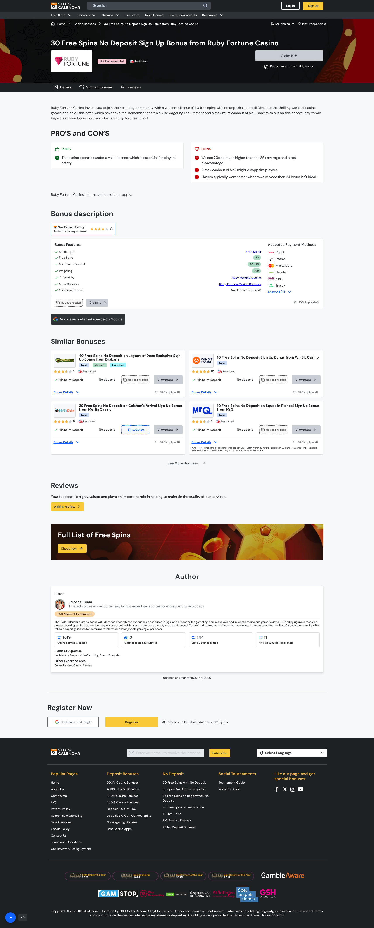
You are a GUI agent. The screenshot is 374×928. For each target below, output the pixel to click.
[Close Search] (205, 6)
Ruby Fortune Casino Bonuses (240, 284)
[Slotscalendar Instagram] (294, 789)
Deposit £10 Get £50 (121, 809)
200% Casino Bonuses (122, 802)
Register (131, 722)
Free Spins (253, 251)
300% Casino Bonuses (122, 796)
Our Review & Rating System (71, 849)
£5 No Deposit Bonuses (179, 827)
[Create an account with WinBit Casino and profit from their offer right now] (307, 392)
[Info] (10, 917)
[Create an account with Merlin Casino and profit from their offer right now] (169, 442)
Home (55, 782)
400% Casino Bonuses (123, 789)
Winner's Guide (229, 789)
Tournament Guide (232, 782)
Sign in (223, 722)
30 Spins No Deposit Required (184, 789)
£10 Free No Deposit (177, 820)
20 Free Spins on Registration (183, 807)
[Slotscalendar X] (286, 789)
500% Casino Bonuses (123, 782)
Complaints (59, 796)
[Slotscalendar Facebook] (278, 789)
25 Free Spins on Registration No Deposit (186, 798)
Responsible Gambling (66, 816)
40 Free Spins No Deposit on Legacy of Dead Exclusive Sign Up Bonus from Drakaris (130, 357)
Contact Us (59, 835)
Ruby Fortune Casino (246, 278)
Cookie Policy (60, 829)
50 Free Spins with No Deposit (184, 782)
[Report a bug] (289, 66)
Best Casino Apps (119, 829)
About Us (57, 789)
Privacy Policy (60, 809)
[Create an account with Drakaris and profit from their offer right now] (169, 392)
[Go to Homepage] (65, 5)
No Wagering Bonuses (122, 822)
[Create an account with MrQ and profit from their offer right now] (307, 442)
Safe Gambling (61, 822)
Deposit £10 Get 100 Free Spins (129, 816)
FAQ (53, 802)
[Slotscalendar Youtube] (302, 789)
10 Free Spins (172, 814)
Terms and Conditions (66, 842)
